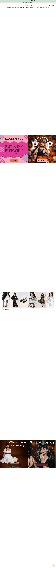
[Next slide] (36, 2)
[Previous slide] (20, 2)
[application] (53, 565)
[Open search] (49, 5)
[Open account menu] (51, 5)
